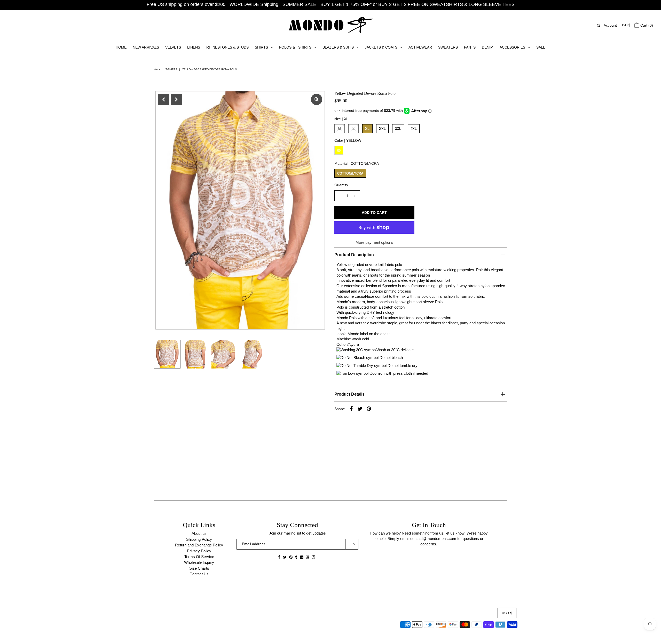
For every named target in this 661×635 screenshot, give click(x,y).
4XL (414, 129)
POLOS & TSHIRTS (295, 47)
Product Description (354, 255)
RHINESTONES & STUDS (227, 47)
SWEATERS (448, 47)
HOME (121, 47)
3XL (398, 129)
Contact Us (199, 574)
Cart (646, 25)
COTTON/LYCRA (350, 173)
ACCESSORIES (512, 47)
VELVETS (173, 47)
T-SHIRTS (171, 69)
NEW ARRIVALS (146, 47)
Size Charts (199, 568)
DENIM (487, 47)
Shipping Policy (199, 539)
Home (157, 69)
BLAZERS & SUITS (338, 47)
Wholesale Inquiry (199, 562)
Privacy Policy (199, 551)
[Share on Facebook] (351, 408)
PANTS (470, 47)
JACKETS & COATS (381, 47)
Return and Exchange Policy (199, 545)
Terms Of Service (199, 556)
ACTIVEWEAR (420, 47)
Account (610, 25)
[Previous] (163, 99)
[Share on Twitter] (360, 408)
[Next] (176, 99)
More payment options (374, 242)
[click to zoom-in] (316, 99)
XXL (382, 129)
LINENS (193, 47)
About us (199, 533)
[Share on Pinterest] (369, 408)
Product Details (349, 394)
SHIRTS (261, 47)
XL (367, 129)
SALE (540, 47)
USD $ (625, 25)
